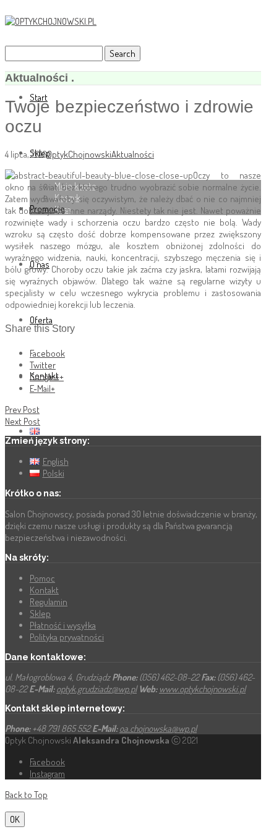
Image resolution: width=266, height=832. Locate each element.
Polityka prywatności (67, 637)
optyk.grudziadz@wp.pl (96, 689)
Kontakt (44, 590)
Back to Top (26, 794)
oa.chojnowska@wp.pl (158, 728)
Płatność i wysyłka (63, 625)
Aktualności (132, 154)
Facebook (47, 353)
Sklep (40, 613)
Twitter (43, 365)
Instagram (47, 773)
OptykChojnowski (79, 154)
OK (15, 819)
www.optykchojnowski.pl (202, 689)
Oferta (41, 320)
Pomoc (42, 578)
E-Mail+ (42, 388)
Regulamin (48, 602)
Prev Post (22, 409)
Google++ (47, 377)
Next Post (22, 421)
